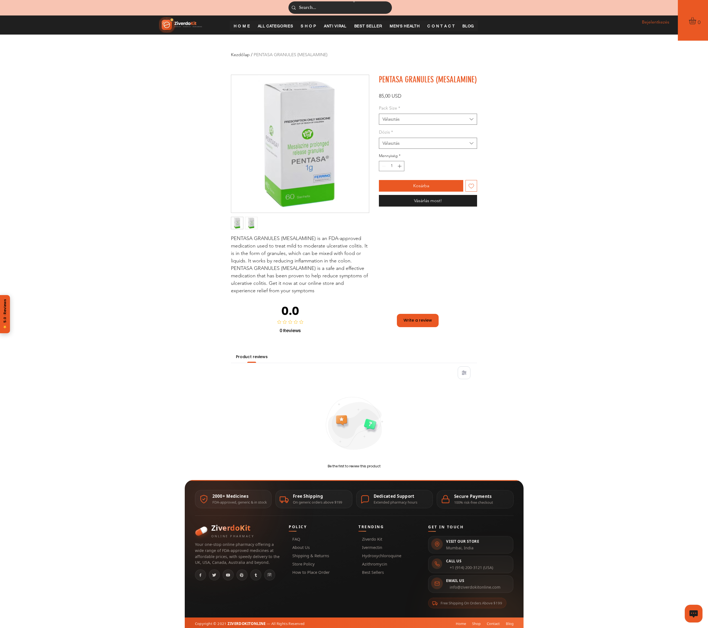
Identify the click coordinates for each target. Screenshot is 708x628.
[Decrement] (383, 166)
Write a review (418, 320)
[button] (696, 20)
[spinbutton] (392, 166)
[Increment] (400, 166)
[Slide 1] (354, 1)
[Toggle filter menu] (464, 372)
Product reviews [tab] (252, 356)
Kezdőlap (240, 54)
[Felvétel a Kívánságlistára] (471, 186)
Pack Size (389, 108)
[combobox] (428, 119)
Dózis (386, 132)
